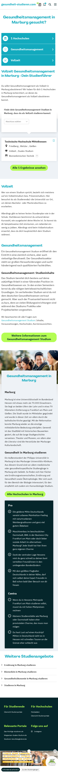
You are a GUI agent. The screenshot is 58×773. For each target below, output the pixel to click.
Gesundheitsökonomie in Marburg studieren (25, 678)
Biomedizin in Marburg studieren (20, 671)
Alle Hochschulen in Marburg (25, 494)
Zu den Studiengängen (30, 770)
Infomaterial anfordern (10, 770)
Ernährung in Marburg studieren (20, 665)
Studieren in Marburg (14, 685)
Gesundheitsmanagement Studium (18, 320)
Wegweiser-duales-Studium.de (15, 735)
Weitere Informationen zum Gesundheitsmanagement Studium (29, 337)
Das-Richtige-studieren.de (13, 731)
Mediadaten (35, 712)
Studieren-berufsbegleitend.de (15, 739)
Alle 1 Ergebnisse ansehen (29, 167)
